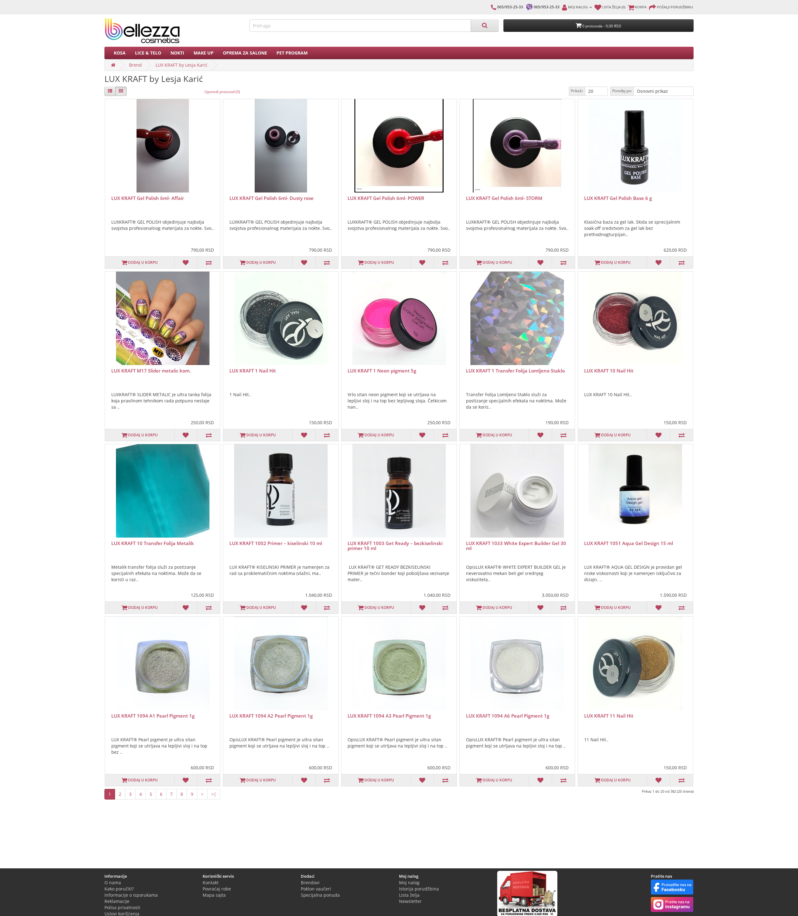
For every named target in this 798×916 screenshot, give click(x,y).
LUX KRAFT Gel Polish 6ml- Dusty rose (271, 198)
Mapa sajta (214, 895)
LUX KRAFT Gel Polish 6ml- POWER (386, 198)
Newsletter (410, 901)
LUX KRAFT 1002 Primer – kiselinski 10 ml (275, 543)
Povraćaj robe (217, 889)
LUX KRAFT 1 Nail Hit (252, 371)
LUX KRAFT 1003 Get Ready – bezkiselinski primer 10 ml (395, 546)
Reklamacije (116, 901)
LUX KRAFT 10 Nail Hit (608, 371)
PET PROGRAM (292, 53)
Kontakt (211, 882)
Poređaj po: (622, 90)
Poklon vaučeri (316, 889)
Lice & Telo (148, 53)
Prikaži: (577, 90)
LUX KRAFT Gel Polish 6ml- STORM (504, 198)
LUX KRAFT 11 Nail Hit (608, 716)
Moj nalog (409, 882)
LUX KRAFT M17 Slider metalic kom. (151, 371)
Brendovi (310, 882)
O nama (112, 882)
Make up (204, 53)
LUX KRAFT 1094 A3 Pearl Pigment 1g (389, 716)
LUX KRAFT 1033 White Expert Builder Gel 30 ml (516, 546)
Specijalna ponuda (320, 895)
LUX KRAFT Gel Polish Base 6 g (618, 198)
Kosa (120, 53)
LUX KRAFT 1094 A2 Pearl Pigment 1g (271, 716)
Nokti (177, 53)
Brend (135, 65)
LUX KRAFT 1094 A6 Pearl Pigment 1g (507, 716)
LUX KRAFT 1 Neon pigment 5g (382, 371)
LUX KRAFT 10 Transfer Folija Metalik (152, 543)
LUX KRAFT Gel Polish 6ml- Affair (147, 198)
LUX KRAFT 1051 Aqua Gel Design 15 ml (628, 543)
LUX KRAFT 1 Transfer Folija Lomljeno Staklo (515, 371)
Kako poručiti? (119, 889)
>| (213, 794)
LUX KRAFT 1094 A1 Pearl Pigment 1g (153, 716)
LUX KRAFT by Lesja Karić (182, 65)
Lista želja (409, 895)
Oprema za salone (245, 53)
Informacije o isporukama (131, 895)
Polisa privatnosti (122, 907)
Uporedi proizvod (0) (222, 91)
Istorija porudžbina (419, 889)
